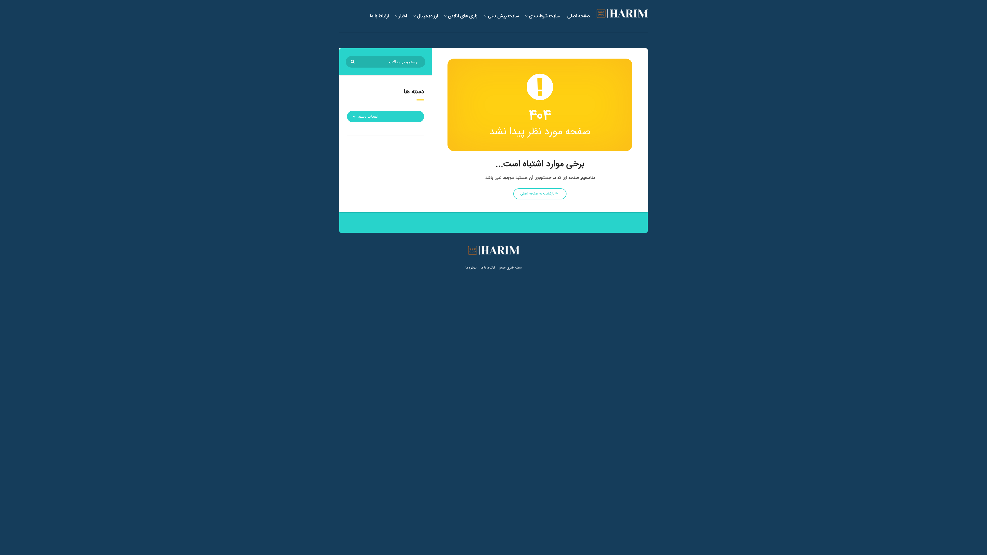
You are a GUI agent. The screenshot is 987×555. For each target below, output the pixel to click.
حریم (502, 268)
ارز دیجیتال (427, 16)
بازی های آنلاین (463, 16)
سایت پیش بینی (503, 16)
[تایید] (353, 61)
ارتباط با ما (379, 16)
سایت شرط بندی (544, 16)
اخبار (403, 16)
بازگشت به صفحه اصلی (537, 194)
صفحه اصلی (578, 16)
